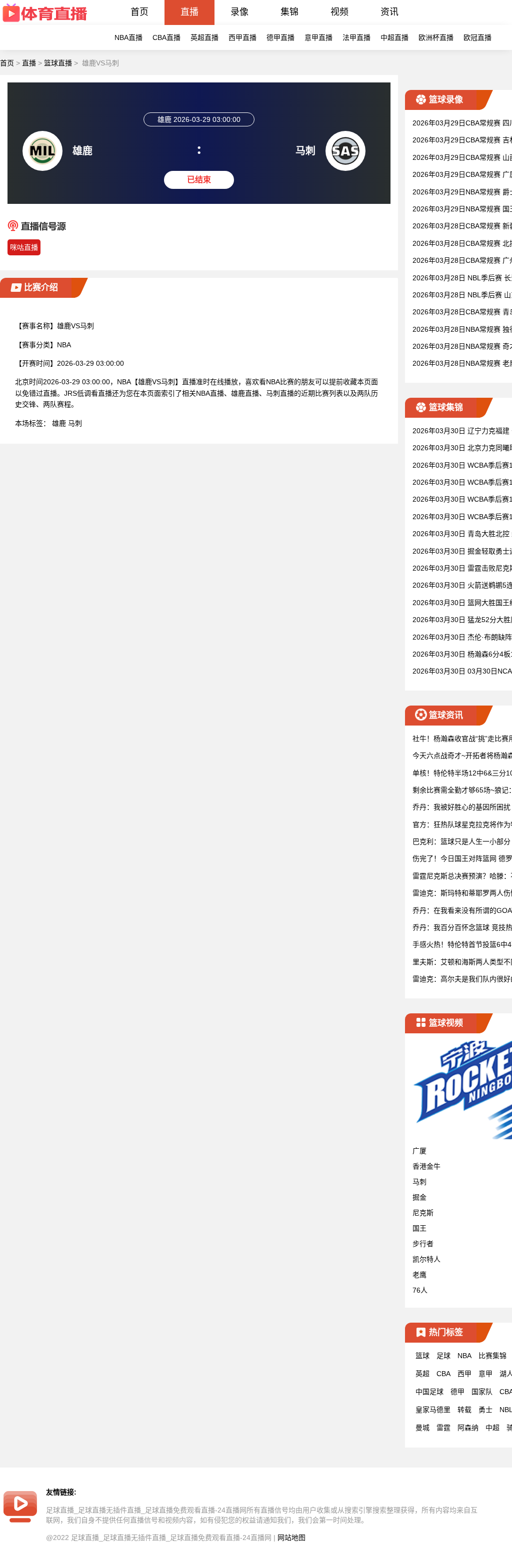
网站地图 (292, 1538)
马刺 (75, 423)
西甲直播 (242, 37)
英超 (423, 1374)
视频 (339, 12)
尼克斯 (423, 1213)
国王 (419, 1228)
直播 (189, 12)
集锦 (289, 12)
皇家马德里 (433, 1410)
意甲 (485, 1374)
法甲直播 (356, 37)
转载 (465, 1410)
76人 (420, 1290)
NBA (465, 1356)
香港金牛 (426, 1166)
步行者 (423, 1244)
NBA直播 (128, 37)
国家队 (482, 1392)
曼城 (423, 1428)
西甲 (465, 1374)
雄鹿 (59, 423)
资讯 (389, 12)
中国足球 (430, 1392)
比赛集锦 (492, 1356)
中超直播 (394, 37)
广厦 (419, 1151)
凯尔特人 (426, 1259)
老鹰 (419, 1275)
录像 (239, 12)
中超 (493, 1428)
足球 (443, 1356)
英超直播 (204, 37)
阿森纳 (468, 1428)
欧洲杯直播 (436, 37)
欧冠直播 (478, 37)
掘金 (419, 1197)
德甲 (457, 1392)
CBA (443, 1374)
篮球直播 (58, 63)
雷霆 (443, 1428)
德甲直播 (280, 37)
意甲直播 (318, 37)
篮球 (423, 1356)
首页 (139, 12)
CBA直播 (166, 37)
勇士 (485, 1410)
